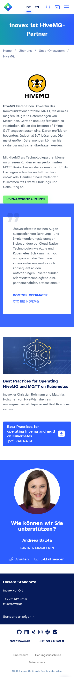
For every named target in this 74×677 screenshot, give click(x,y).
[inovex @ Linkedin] (26, 632)
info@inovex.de (12, 604)
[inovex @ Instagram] (40, 632)
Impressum (20, 655)
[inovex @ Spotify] (55, 632)
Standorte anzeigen (17, 616)
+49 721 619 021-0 (15, 599)
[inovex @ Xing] (33, 632)
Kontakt (57, 7)
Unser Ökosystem (52, 51)
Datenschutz (37, 662)
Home (7, 51)
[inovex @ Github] (19, 632)
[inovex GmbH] (14, 10)
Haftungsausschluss (48, 655)
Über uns (25, 51)
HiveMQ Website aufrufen (26, 199)
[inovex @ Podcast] (47, 632)
